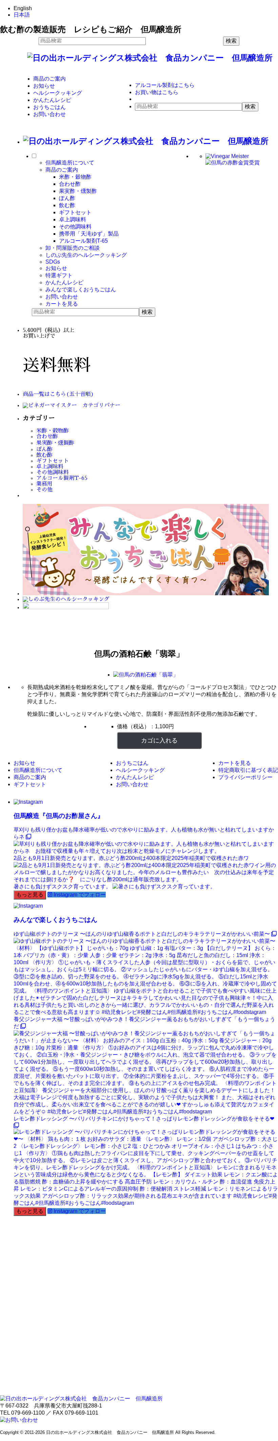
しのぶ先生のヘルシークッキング (86, 255)
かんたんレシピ (52, 100)
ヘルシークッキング (57, 93)
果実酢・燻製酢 (78, 191)
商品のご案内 (49, 79)
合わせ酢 (70, 184)
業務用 (44, 484)
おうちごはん (49, 107)
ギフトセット (75, 212)
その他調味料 (75, 226)
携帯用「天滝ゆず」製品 (89, 234)
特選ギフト (59, 275)
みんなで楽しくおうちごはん (80, 289)
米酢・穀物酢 (75, 177)
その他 (44, 489)
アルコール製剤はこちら (165, 85)
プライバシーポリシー (245, 777)
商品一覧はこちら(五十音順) (58, 394)
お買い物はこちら (156, 92)
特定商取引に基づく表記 (248, 770)
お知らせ (44, 86)
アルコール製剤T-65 (83, 241)
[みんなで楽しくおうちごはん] (146, 593)
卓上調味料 (72, 219)
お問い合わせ (49, 114)
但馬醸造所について (69, 162)
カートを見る (61, 304)
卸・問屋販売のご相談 (72, 248)
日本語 (22, 15)
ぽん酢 (67, 198)
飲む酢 (67, 205)
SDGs (52, 262)
